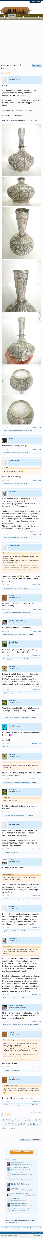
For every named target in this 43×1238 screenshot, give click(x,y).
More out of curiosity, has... (18, 1162)
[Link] (22, 1120)
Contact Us (24, 1233)
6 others (21, 537)
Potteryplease (16, 430)
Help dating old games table (18, 1178)
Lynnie (13, 1210)
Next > (8, 72)
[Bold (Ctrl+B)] (3, 1120)
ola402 (13, 1169)
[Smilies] (15, 1124)
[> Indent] (12, 1124)
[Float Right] (31, 1124)
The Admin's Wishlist (11, 1222)
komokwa (12, 725)
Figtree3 (5, 430)
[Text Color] (12, 1120)
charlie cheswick (14, 78)
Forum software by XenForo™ (9, 1235)
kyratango (14, 452)
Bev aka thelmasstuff (16, 620)
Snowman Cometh (16, 1195)
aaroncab (17, 997)
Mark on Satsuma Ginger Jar (19, 1173)
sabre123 (12, 438)
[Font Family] (18, 1120)
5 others (22, 452)
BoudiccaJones (7, 997)
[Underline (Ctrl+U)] (9, 1120)
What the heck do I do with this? (19, 1203)
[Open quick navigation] (40, 1228)
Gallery (19, 15)
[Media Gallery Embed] (33, 1124)
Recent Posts (16, 18)
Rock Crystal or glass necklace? (20, 1208)
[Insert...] (24, 1124)
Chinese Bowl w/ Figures (17, 1183)
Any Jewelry (13, 491)
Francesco (14, 1179)
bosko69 (12, 666)
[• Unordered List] (3, 1124)
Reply (39, 427)
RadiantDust (14, 1189)
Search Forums (6, 18)
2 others (21, 483)
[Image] (18, 1124)
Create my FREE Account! (21, 1152)
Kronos (13, 1184)
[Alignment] (29, 1120)
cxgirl (4, 452)
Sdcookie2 (14, 1164)
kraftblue (13, 1174)
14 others (24, 430)
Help (30, 1233)
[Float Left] (28, 1124)
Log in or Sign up (35, 1)
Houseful (8, 452)
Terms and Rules (37, 1235)
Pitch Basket (14, 1188)
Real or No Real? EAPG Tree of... (20, 1167)
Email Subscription (37, 1233)
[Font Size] (15, 1120)
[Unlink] (25, 1120)
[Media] (21, 1124)
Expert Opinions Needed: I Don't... (20, 1193)
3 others (22, 693)
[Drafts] (37, 1124)
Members (27, 15)
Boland (11, 596)
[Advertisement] (21, 41)
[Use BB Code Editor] (40, 1120)
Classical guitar (15, 1198)
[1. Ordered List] (6, 1124)
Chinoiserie (14, 1200)
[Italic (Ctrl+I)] (6, 1120)
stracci (10, 430)
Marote (14, 483)
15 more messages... (36, 1112)
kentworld (14, 1024)
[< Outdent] (9, 1124)
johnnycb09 (15, 612)
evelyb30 (12, 860)
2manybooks (14, 1205)
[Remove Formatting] (36, 1120)
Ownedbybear (13, 642)
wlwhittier (12, 700)
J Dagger (12, 906)
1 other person (25, 634)
